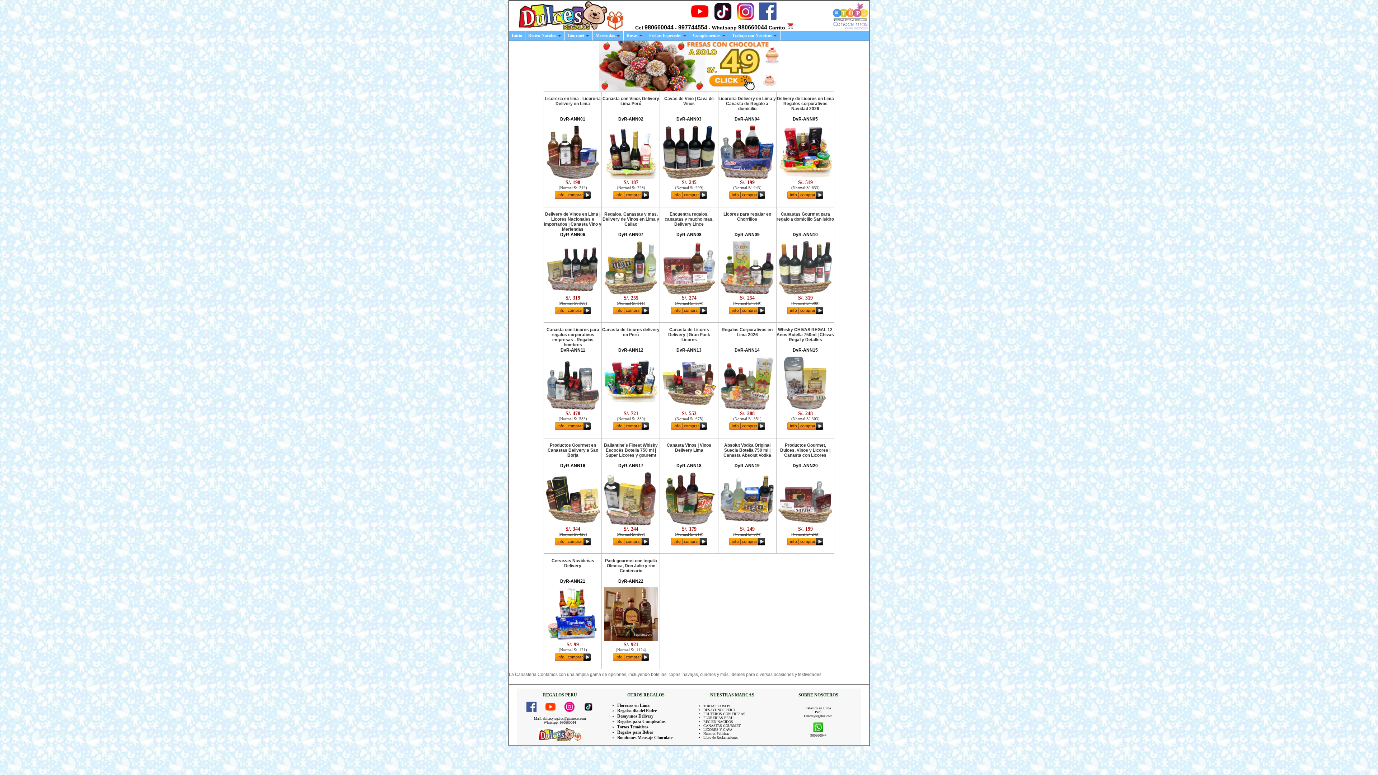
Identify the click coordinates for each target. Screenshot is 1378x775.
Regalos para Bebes (635, 732)
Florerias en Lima (633, 705)
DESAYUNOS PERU (719, 710)
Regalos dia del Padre (637, 710)
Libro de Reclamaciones (720, 737)
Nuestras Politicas (716, 734)
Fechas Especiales (665, 35)
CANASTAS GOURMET (722, 726)
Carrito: (778, 27)
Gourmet (576, 35)
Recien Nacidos (542, 35)
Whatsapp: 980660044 (560, 722)
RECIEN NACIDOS (718, 722)
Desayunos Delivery (635, 716)
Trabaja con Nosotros (752, 35)
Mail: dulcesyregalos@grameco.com (560, 718)
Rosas (632, 35)
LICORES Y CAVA (717, 730)
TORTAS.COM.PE (717, 706)
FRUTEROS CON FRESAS (724, 714)
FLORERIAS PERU (718, 718)
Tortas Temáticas (632, 726)
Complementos (707, 35)
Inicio (517, 35)
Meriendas (605, 35)
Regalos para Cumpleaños (641, 721)
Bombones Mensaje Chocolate (644, 737)
